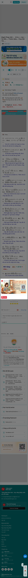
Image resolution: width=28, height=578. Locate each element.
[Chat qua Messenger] (25, 556)
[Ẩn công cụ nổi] (22, 565)
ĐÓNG (4, 297)
